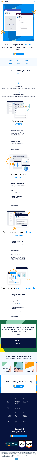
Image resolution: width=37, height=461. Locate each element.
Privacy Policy (25, 416)
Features (8, 398)
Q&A (7, 401)
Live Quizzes (8, 407)
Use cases (17, 398)
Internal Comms (25, 401)
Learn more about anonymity (15, 250)
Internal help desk (17, 408)
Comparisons (9, 412)
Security (16, 422)
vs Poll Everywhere (9, 415)
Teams (24, 398)
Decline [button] (21, 458)
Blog (15, 415)
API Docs (16, 421)
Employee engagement (18, 401)
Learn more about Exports (14, 316)
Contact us (24, 421)
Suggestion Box (9, 403)
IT (23, 403)
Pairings (8, 402)
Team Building (9, 409)
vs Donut (8, 421)
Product (24, 402)
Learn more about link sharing (15, 192)
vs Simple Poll (9, 417)
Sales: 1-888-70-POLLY (20, 436)
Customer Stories (17, 417)
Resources (17, 412)
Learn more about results (14, 205)
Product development (18, 404)
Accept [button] (16, 458)
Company (25, 412)
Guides (16, 416)
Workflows (8, 408)
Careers (24, 415)
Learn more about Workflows (15, 303)
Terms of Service (25, 417)
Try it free (20, 53)
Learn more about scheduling (15, 149)
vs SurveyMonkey (9, 416)
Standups (8, 406)
